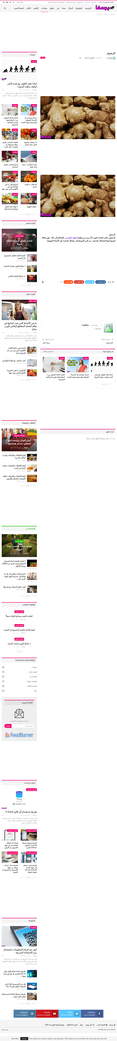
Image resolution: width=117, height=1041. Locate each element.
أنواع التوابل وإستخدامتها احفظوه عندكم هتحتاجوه (19, 442)
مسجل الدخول (100, 438)
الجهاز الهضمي (71, 237)
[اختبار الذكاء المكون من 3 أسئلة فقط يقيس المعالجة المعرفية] (54, 364)
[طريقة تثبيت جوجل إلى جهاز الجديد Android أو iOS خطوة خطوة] (29, 857)
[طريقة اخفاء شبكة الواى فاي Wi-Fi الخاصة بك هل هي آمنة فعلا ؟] (32, 973)
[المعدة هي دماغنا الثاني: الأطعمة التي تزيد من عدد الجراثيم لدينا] (32, 350)
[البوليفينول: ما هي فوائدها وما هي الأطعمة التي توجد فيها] (10, 176)
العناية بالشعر (19, 236)
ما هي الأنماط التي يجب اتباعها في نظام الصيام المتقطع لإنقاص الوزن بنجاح (20, 325)
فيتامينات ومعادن (32, 681)
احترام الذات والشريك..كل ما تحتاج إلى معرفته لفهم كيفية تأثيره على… (15, 576)
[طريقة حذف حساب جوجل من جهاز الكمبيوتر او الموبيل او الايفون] (10, 857)
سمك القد (46, 343)
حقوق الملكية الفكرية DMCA (56, 2)
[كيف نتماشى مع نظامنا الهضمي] (32, 363)
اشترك (8, 726)
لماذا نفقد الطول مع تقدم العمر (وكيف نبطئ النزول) (22, 85)
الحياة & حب (19, 541)
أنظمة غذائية (32, 301)
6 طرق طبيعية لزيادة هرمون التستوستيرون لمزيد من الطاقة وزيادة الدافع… (14, 563)
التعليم (36, 8)
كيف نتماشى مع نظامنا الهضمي (14, 360)
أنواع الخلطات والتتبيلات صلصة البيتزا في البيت (14, 466)
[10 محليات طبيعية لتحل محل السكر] (29, 134)
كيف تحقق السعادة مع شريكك (14, 587)
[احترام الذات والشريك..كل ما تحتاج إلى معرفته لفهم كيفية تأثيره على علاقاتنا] (32, 576)
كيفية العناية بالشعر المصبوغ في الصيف (19, 629)
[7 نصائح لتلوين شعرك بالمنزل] (32, 268)
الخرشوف (109, 343)
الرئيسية (93, 2)
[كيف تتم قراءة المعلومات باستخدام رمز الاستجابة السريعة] (19, 936)
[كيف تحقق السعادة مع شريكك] (32, 589)
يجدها (111, 1025)
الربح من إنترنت (31, 789)
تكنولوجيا (79, 8)
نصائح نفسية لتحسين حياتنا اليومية (19, 547)
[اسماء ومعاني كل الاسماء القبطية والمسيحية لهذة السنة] (78, 364)
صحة (64, 8)
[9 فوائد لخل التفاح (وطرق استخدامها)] (10, 198)
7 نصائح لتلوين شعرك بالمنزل (15, 266)
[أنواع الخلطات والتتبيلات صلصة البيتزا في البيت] (32, 468)
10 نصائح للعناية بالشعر (17, 276)
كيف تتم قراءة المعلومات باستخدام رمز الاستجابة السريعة (20, 951)
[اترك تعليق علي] (81, 57)
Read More (15, 1038)
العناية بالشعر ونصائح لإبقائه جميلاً (19, 242)
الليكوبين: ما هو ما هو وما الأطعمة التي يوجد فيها (16, 371)
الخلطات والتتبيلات (19, 435)
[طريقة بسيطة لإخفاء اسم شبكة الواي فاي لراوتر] (32, 996)
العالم (29, 8)
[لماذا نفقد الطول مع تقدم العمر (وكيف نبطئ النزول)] (102, 364)
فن (58, 8)
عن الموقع (80, 2)
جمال (81, 1025)
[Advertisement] (77, 34)
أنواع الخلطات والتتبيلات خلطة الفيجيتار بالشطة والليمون (14, 477)
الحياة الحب (101, 1025)
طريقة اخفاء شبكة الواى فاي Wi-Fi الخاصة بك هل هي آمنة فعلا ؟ (14, 973)
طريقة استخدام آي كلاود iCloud (21, 811)
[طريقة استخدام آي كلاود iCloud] (19, 798)
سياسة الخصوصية (71, 2)
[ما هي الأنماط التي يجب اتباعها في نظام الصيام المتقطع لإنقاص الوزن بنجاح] (19, 310)
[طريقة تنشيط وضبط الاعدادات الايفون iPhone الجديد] (29, 835)
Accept (24, 1038)
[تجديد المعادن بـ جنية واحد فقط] (29, 156)
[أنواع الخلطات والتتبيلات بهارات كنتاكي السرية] (32, 457)
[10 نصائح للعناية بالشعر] (32, 278)
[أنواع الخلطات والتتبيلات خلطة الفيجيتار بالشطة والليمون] (32, 478)
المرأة (70, 8)
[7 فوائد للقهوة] (29, 198)
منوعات (44, 8)
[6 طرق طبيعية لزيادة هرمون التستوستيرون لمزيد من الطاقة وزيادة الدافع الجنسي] (32, 563)
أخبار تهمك (88, 1025)
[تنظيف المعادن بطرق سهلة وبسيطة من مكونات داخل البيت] (10, 134)
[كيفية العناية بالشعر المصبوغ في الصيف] (32, 258)
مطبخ (52, 8)
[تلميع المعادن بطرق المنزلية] (10, 156)
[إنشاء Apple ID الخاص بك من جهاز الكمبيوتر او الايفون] (10, 835)
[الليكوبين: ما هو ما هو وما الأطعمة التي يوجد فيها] (32, 372)
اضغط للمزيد (19, 8)
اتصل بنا (87, 2)
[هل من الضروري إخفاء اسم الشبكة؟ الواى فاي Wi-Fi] (32, 986)
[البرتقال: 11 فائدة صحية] (29, 176)
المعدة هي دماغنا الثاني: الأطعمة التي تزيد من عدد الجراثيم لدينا (16, 350)
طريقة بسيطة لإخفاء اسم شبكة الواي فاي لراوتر (14, 995)
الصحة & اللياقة (32, 686)
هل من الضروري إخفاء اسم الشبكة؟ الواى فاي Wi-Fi (15, 985)
